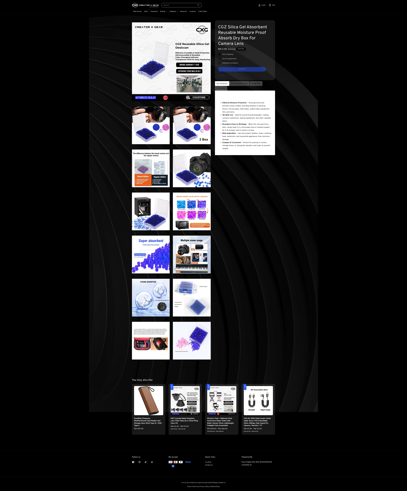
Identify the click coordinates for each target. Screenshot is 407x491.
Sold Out (241, 69)
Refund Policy (215, 487)
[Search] (198, 5)
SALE (146, 11)
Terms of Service (193, 487)
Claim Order (202, 11)
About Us (183, 11)
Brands (162, 11)
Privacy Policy (204, 487)
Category (172, 11)
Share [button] (223, 75)
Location (193, 11)
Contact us (209, 465)
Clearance (154, 11)
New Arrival (137, 11)
